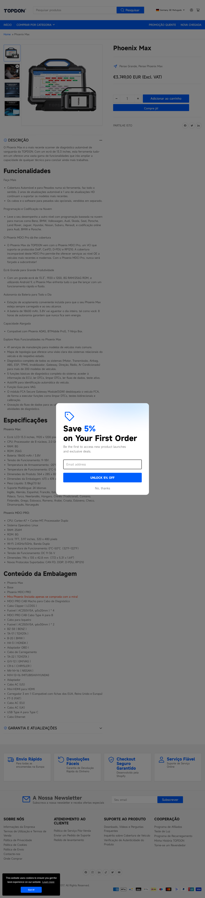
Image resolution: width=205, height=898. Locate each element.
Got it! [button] (31, 890)
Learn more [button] (48, 882)
